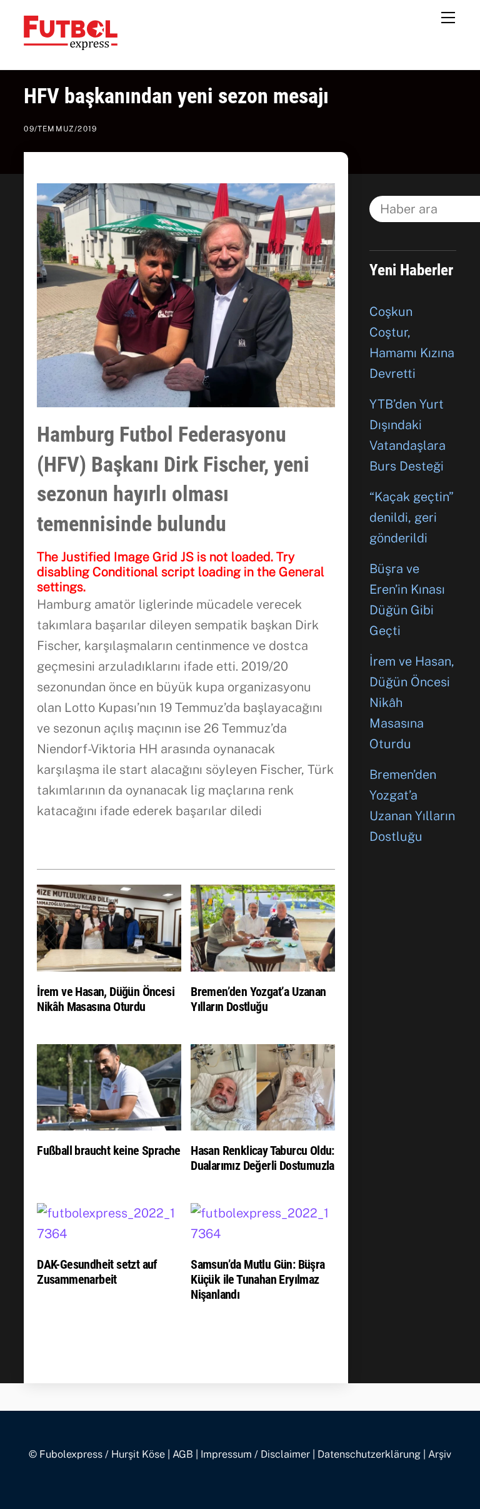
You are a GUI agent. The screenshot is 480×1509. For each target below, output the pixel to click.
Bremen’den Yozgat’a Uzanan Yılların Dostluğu (258, 999)
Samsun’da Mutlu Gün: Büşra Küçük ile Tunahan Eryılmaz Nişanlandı (257, 1279)
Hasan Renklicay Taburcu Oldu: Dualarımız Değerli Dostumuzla (262, 1158)
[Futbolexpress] (71, 44)
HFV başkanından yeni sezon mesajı (176, 95)
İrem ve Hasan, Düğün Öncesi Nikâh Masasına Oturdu (105, 999)
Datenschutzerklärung (369, 1454)
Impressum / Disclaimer (255, 1454)
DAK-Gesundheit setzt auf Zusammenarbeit (97, 1272)
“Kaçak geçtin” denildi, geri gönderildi (411, 517)
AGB (182, 1454)
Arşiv (439, 1454)
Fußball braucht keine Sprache (109, 1150)
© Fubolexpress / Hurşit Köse (97, 1454)
